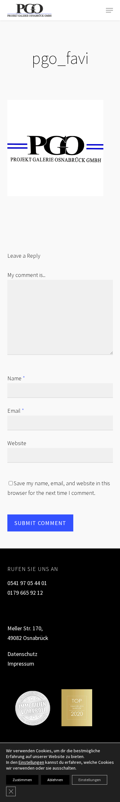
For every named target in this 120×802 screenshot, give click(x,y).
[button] (109, 10)
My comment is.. (26, 275)
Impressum (20, 663)
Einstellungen (31, 762)
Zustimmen (22, 779)
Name (16, 378)
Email (15, 410)
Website (16, 443)
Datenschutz (22, 654)
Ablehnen (55, 779)
